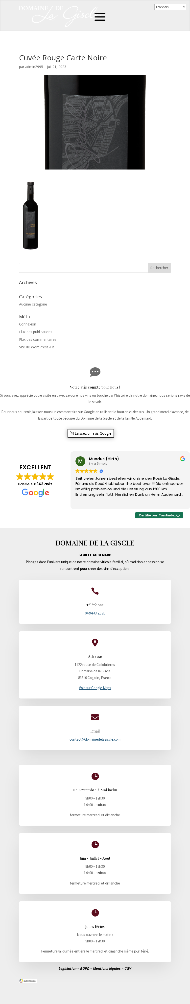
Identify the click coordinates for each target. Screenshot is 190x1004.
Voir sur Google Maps (95, 687)
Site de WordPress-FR (36, 347)
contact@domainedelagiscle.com (95, 739)
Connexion (27, 324)
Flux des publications (35, 331)
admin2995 (34, 66)
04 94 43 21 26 (95, 613)
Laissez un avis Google (93, 433)
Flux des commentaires (37, 339)
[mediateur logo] (28, 981)
